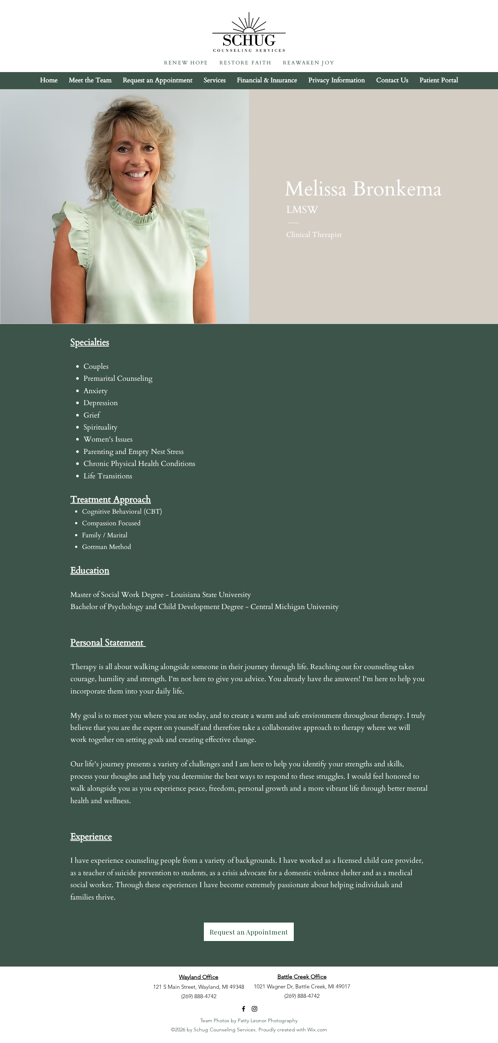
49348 (237, 986)
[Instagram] (254, 1008)
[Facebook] (243, 1008)
